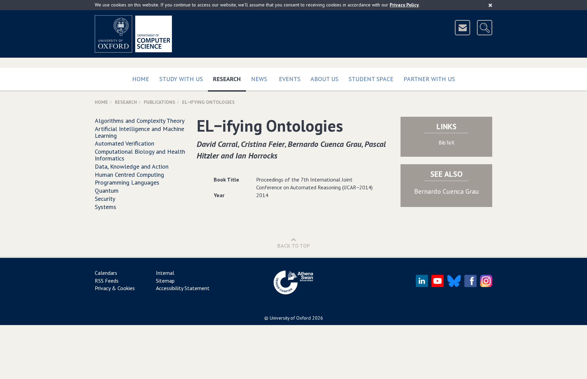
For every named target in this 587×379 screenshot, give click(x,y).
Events (289, 79)
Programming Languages (127, 182)
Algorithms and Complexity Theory (139, 121)
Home (140, 79)
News (259, 79)
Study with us (181, 79)
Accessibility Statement (183, 288)
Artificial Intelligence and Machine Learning (139, 132)
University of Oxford (290, 318)
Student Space (371, 79)
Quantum (107, 190)
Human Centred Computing (129, 174)
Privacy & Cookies (115, 288)
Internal (165, 272)
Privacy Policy (404, 5)
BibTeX (447, 142)
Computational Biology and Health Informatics (140, 155)
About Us (324, 79)
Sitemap (165, 280)
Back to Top (293, 245)
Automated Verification (124, 143)
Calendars (106, 272)
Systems (105, 207)
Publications (159, 102)
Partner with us (429, 79)
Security (105, 199)
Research (229, 79)
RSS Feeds (107, 280)
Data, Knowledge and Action (131, 166)
